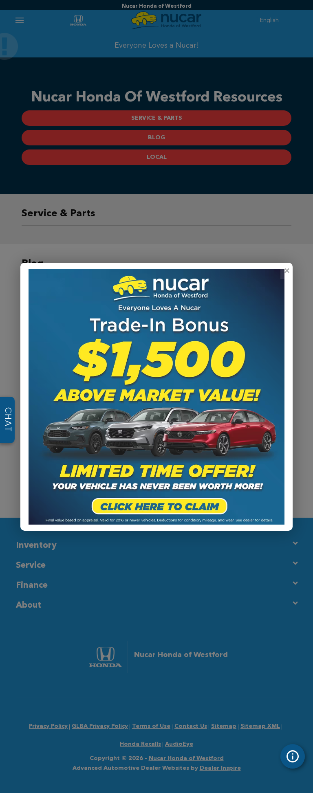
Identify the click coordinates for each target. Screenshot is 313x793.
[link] (286, 271)
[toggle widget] (292, 756)
